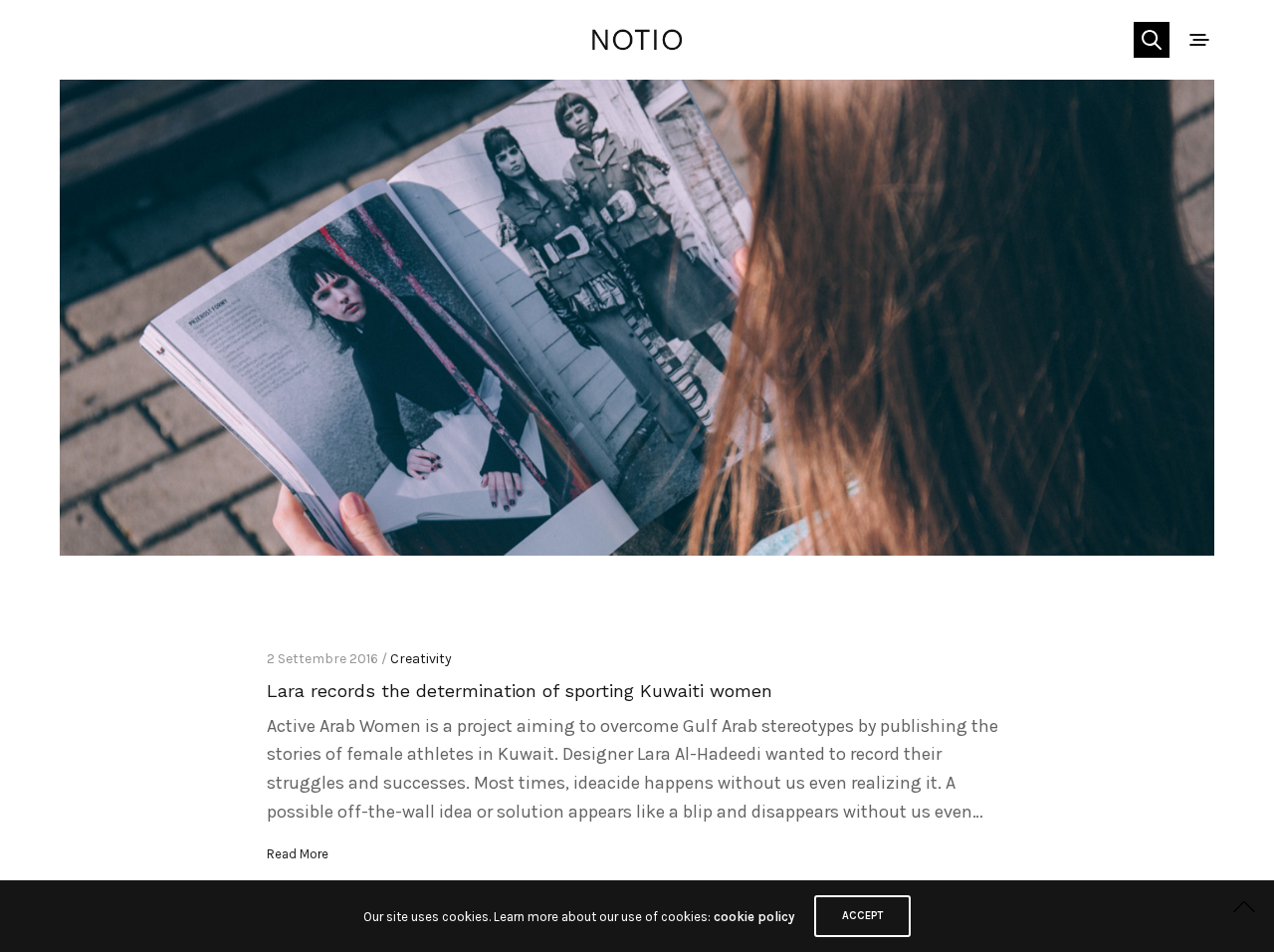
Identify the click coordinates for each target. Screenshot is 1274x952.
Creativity (421, 658)
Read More (297, 853)
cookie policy (754, 916)
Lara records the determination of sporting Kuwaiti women (519, 690)
